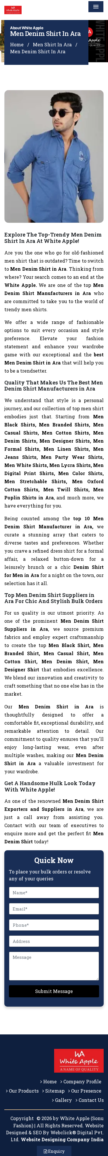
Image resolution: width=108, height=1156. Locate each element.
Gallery (63, 1100)
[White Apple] (39, 10)
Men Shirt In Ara (52, 44)
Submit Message (54, 991)
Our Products (23, 1091)
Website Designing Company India (62, 1139)
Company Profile (81, 1081)
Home (17, 44)
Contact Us (90, 1100)
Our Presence (85, 1091)
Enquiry (56, 1151)
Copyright (22, 1118)
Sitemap (54, 1091)
